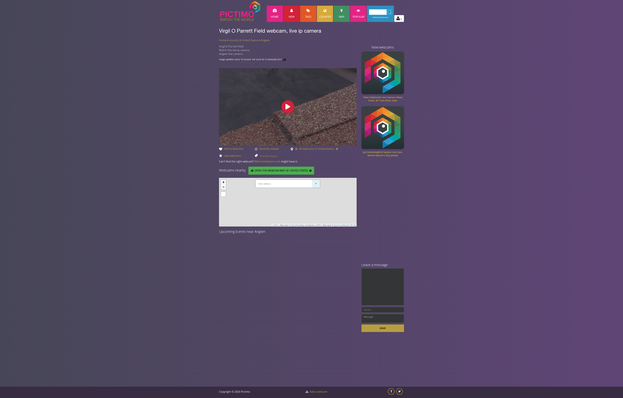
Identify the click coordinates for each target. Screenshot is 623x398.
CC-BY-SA (351, 225)
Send (383, 328)
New (291, 16)
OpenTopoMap (340, 225)
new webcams (232, 156)
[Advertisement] (382, 211)
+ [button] (223, 182)
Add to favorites (233, 149)
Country (325, 16)
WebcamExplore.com (268, 161)
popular (358, 16)
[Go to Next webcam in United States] (336, 149)
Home (275, 16)
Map (341, 16)
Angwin (265, 40)
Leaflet (275, 225)
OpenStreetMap (297, 225)
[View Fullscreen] (223, 194)
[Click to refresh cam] (284, 60)
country (234, 40)
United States (250, 40)
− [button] (223, 187)
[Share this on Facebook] (391, 392)
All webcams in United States (316, 149)
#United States (268, 156)
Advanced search (380, 17)
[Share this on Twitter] (400, 392)
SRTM (318, 225)
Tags (308, 16)
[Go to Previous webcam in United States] (297, 149)
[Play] (287, 106)
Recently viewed (269, 149)
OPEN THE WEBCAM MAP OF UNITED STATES (281, 170)
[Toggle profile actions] (399, 18)
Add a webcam (318, 391)
